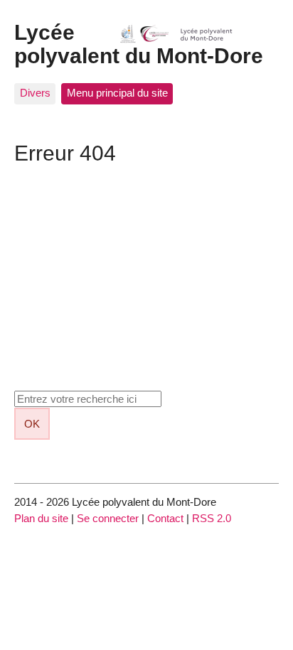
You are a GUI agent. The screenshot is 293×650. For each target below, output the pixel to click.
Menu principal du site (117, 93)
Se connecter (108, 518)
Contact (165, 518)
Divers (35, 93)
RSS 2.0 (211, 518)
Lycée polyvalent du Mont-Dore (138, 43)
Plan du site (41, 518)
